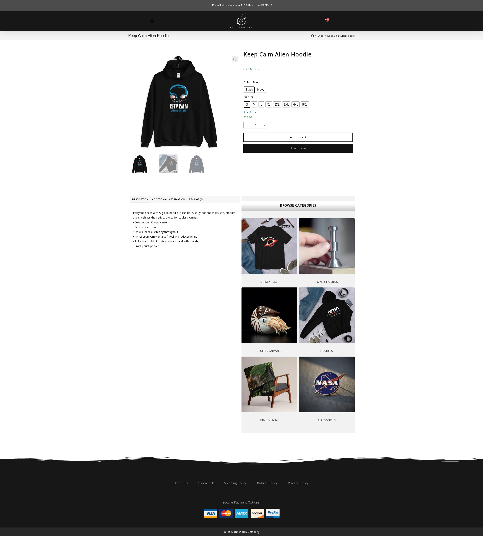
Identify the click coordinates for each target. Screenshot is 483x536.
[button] (152, 21)
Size (246, 97)
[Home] (312, 35)
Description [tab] (140, 199)
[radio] (249, 90)
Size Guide (249, 112)
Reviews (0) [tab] (196, 199)
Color (247, 82)
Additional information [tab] (168, 199)
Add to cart (298, 137)
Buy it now (298, 148)
